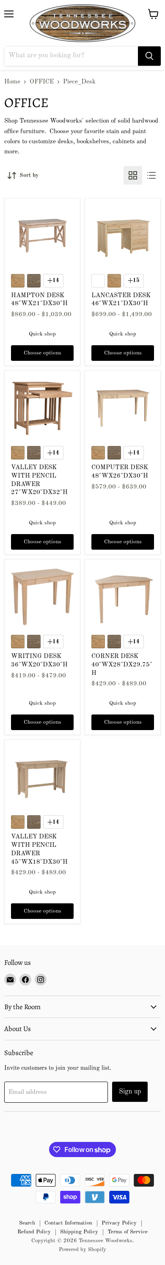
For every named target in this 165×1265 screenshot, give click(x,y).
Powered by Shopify (82, 1249)
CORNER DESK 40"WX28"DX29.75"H (121, 664)
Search (27, 1223)
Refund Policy (34, 1232)
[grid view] (133, 175)
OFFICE (42, 82)
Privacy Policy (119, 1223)
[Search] (149, 56)
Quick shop (42, 334)
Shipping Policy (79, 1232)
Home (12, 82)
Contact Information (68, 1223)
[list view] (151, 175)
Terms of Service (127, 1232)
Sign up (130, 1091)
